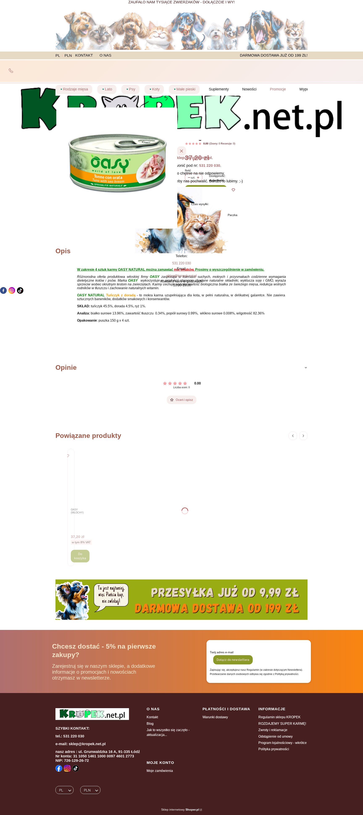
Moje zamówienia (160, 771)
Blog (150, 723)
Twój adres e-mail (221, 652)
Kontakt (152, 717)
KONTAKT (84, 55)
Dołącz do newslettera (233, 659)
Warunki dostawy (215, 717)
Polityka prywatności (273, 749)
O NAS (105, 55)
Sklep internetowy (180, 809)
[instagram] (11, 290)
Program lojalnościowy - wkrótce (282, 743)
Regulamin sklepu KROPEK (279, 717)
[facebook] (3, 290)
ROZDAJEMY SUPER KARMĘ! (282, 723)
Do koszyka (80, 556)
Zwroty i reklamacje (272, 730)
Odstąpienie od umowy (275, 736)
